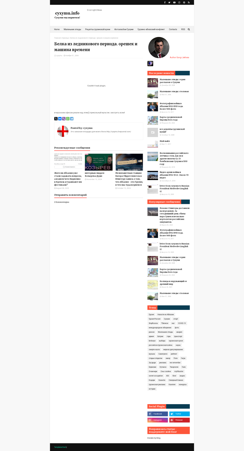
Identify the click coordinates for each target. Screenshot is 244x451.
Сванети (161, 380)
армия (151, 336)
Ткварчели (174, 367)
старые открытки (155, 358)
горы (169, 336)
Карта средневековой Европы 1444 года (171, 118)
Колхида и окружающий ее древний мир (173, 282)
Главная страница (61, 38)
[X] (56, 118)
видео (182, 376)
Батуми (160, 336)
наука (178, 345)
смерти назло (154, 350)
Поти (175, 358)
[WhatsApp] (67, 118)
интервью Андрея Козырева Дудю (94, 174)
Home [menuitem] (57, 29)
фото (177, 328)
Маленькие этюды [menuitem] (72, 29)
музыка (152, 354)
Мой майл (165, 141)
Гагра (183, 358)
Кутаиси (163, 367)
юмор (168, 358)
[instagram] (179, 2)
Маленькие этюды (165, 332)
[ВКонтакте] (60, 118)
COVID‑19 (182, 323)
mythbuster (178, 371)
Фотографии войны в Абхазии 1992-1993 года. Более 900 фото (171, 106)
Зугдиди (152, 363)
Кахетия (172, 385)
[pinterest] (184, 2)
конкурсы (183, 385)
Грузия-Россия (154, 319)
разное (151, 332)
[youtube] (174, 2)
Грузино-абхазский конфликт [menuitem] (151, 29)
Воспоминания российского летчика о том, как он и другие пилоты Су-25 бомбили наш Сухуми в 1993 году (174, 158)
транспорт (178, 336)
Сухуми (167, 319)
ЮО (167, 376)
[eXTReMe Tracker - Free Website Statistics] (150, 65)
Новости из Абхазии (166, 315)
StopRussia (153, 323)
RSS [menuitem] (183, 29)
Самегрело (162, 354)
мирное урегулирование (173, 350)
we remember (175, 363)
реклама (162, 363)
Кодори (152, 380)
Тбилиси (164, 323)
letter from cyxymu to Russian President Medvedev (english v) (174, 189)
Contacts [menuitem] (173, 29)
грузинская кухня (176, 341)
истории (152, 389)
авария (179, 332)
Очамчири (153, 371)
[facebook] (165, 2)
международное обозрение (160, 328)
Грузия (151, 315)
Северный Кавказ (176, 380)
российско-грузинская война (160, 345)
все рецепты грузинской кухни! (172, 130)
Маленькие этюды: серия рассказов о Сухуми (172, 81)
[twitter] (169, 2)
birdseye (152, 341)
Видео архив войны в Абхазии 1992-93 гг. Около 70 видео (174, 175)
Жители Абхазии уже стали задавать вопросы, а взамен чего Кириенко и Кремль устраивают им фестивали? (68, 179)
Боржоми (152, 367)
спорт (175, 319)
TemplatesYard (60, 447)
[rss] (188, 2)
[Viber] (64, 118)
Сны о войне (166, 371)
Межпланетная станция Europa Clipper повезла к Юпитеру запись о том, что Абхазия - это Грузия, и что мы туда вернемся (129, 179)
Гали (184, 367)
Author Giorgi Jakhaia (179, 57)
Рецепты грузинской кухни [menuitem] (97, 29)
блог (174, 376)
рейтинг (174, 354)
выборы (162, 341)
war (173, 323)
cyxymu (59, 56)
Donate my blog (153, 438)
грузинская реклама (157, 385)
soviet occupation (156, 376)
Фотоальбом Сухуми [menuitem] (123, 29)
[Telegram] (71, 118)
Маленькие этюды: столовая (174, 91)
